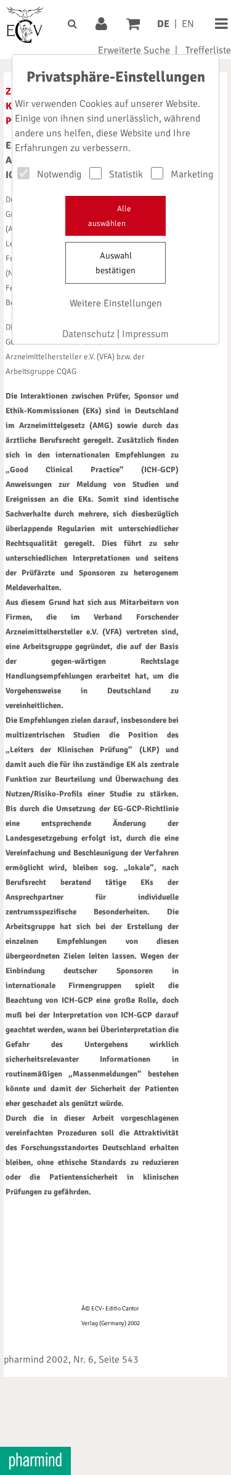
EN (188, 24)
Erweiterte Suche (134, 50)
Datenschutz (88, 334)
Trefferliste (208, 50)
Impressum (145, 334)
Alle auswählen (109, 216)
